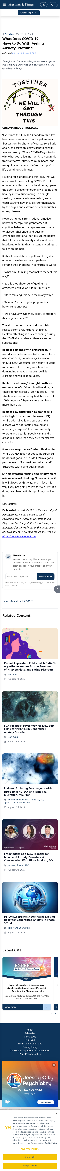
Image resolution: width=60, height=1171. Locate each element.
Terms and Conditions (30, 1043)
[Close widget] (54, 1065)
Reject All (30, 1157)
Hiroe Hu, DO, (37, 799)
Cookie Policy (51, 1143)
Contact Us (30, 1036)
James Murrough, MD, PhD (18, 802)
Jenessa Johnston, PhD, (18, 799)
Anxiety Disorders (12, 601)
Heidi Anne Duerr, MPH (18, 927)
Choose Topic (26, 12)
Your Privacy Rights (30, 1054)
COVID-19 (28, 601)
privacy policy (10, 585)
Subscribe (44, 576)
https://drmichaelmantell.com (19, 536)
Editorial (30, 1040)
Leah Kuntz (12, 674)
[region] (30, 1140)
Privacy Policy (30, 1047)
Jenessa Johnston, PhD (18, 865)
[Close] (56, 1113)
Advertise (30, 1033)
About (30, 1029)
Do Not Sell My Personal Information (30, 1050)
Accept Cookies (30, 1165)
